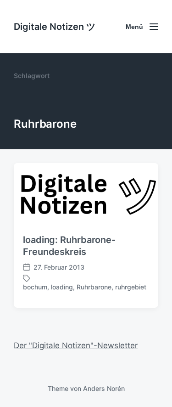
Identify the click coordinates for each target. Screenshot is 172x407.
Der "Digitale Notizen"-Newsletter (76, 345)
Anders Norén (104, 388)
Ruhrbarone (94, 287)
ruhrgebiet (130, 287)
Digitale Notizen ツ (54, 26)
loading (62, 287)
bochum (35, 287)
